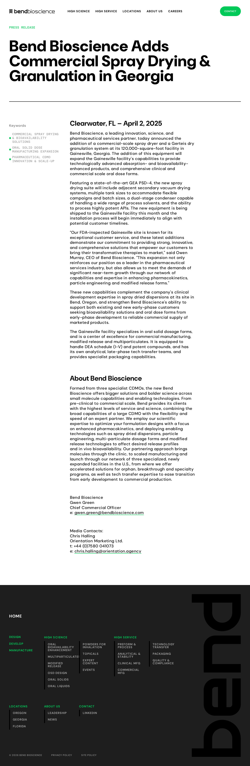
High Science (79, 11)
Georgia (20, 719)
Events (89, 670)
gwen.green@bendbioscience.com (109, 512)
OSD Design (57, 673)
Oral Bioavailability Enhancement (61, 647)
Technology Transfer (163, 645)
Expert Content (90, 661)
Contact (230, 11)
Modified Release (55, 664)
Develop (16, 644)
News (52, 719)
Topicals (91, 654)
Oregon (20, 713)
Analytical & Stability (129, 655)
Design (15, 637)
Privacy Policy (61, 755)
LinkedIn (90, 713)
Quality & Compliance (163, 661)
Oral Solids (58, 679)
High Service (106, 11)
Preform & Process (127, 645)
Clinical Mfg (129, 663)
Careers (175, 11)
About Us (155, 11)
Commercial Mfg (128, 671)
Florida (19, 726)
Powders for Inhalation (94, 645)
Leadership (57, 713)
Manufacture (21, 650)
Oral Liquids (59, 686)
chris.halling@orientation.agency (107, 551)
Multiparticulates (61, 657)
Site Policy (89, 755)
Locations (132, 11)
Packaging (162, 654)
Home (15, 616)
